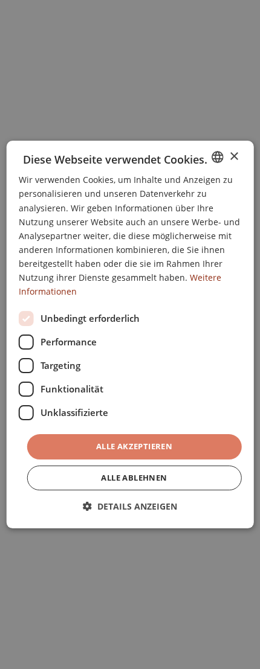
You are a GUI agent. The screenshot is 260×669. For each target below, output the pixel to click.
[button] (130, 506)
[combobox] (217, 157)
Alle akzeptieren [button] (134, 446)
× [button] (233, 156)
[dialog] (130, 334)
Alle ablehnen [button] (134, 477)
